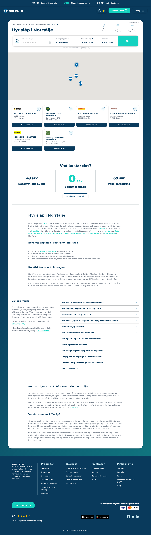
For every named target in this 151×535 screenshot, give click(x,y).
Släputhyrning (39, 25)
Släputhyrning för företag (48, 488)
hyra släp (35, 231)
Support (120, 468)
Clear (50, 42)
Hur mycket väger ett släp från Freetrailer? (81, 338)
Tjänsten (101, 228)
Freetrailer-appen (48, 251)
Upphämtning (86, 39)
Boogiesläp (46, 476)
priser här (74, 407)
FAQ (119, 486)
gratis (46, 223)
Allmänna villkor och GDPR (126, 481)
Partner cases (72, 472)
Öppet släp (45, 472)
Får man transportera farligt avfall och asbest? (83, 363)
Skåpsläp (45, 468)
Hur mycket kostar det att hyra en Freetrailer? (83, 302)
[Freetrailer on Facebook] (128, 516)
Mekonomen (110, 233)
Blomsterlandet (48, 233)
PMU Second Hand (78, 233)
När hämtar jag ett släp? (73, 326)
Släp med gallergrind (50, 483)
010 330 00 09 (43, 330)
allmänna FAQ (18, 324)
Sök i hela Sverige (27, 39)
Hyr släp (106, 231)
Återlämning (105, 39)
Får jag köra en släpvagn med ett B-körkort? (82, 357)
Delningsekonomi (99, 476)
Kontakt (120, 472)
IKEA (67, 233)
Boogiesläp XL (47, 480)
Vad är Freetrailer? (70, 369)
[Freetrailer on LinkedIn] (137, 516)
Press (94, 480)
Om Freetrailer (98, 468)
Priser (119, 476)
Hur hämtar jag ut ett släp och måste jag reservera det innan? (90, 320)
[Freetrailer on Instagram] (133, 516)
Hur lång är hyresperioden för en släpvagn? (81, 308)
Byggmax (60, 233)
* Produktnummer (133, 22)
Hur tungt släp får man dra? (74, 345)
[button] (102, 10)
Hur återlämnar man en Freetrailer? (78, 332)
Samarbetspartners (21, 25)
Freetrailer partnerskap (76, 468)
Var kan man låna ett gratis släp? (77, 314)
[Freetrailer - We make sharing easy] (13, 11)
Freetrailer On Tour (74, 480)
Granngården (94, 233)
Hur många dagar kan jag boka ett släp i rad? (82, 351)
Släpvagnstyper (61, 39)
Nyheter (95, 472)
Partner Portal (72, 483)
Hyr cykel (45, 493)
